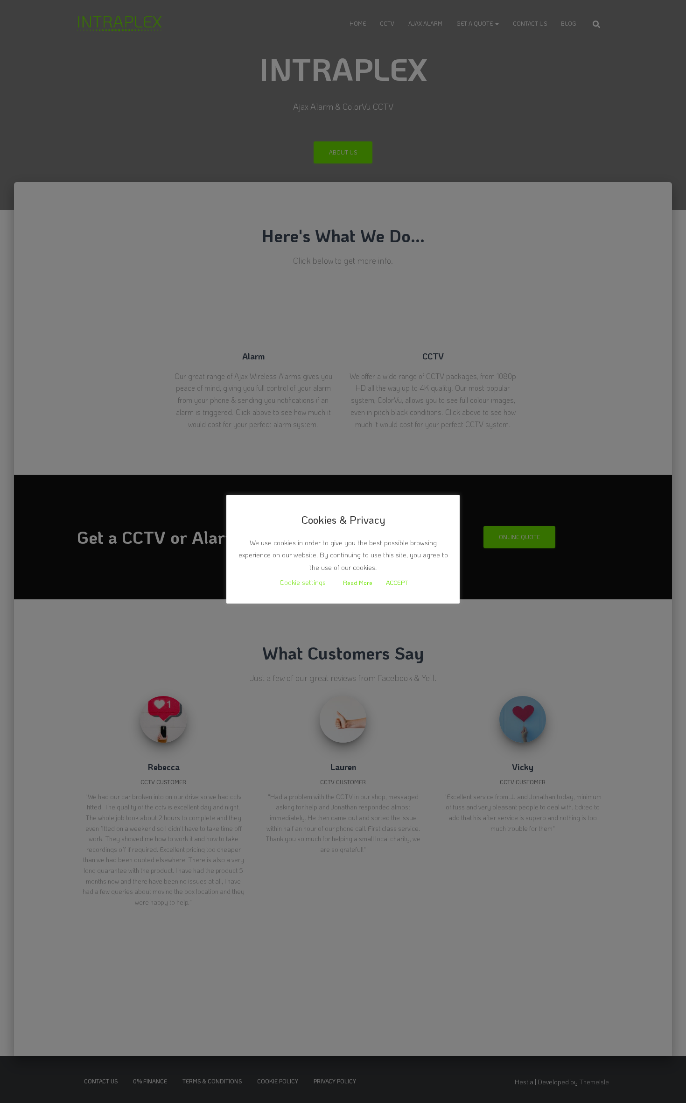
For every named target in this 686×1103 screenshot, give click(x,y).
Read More (357, 582)
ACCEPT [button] (397, 582)
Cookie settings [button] (303, 582)
